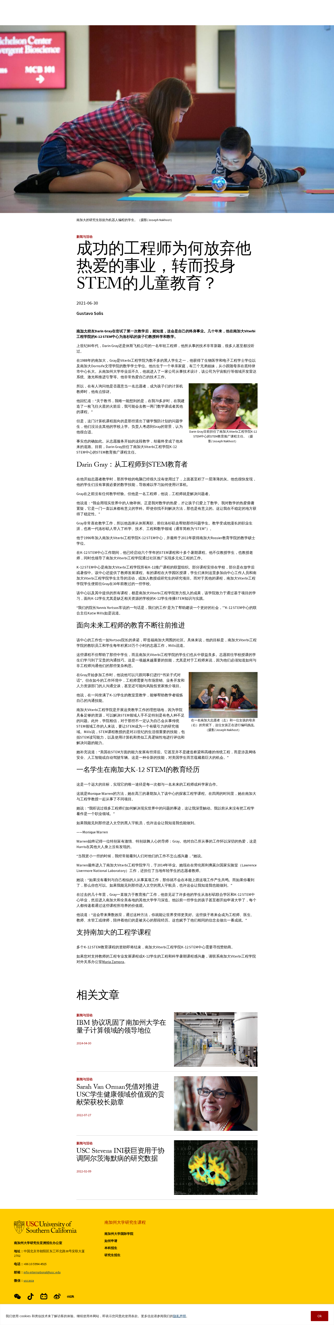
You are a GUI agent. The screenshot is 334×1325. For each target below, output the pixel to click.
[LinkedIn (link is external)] (70, 1296)
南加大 (81, 331)
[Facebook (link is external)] (17, 1296)
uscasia (29, 1280)
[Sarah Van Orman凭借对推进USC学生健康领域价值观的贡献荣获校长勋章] (216, 1103)
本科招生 (110, 1248)
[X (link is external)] (30, 1296)
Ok (319, 1316)
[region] (167, 1314)
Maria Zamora (113, 961)
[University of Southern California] (45, 1227)
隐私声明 (179, 1316)
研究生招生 (112, 1255)
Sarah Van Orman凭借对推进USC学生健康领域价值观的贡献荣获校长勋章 (120, 1095)
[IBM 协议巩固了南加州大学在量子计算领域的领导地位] (216, 1039)
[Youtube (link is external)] (57, 1296)
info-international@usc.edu (42, 1272)
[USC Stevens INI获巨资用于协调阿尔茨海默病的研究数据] (216, 1167)
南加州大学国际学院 (118, 1234)
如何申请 (110, 1241)
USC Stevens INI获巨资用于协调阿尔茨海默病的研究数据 (120, 1155)
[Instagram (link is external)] (43, 1296)
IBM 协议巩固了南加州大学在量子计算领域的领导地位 (121, 1027)
